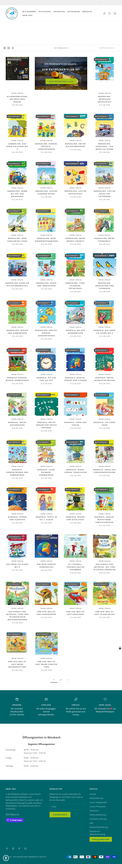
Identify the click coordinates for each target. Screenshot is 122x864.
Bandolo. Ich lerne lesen (104, 423)
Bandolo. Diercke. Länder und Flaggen (75, 379)
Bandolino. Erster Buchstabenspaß (75, 145)
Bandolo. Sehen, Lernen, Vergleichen (75, 471)
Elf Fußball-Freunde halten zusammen (75, 567)
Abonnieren (60, 815)
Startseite (10, 25)
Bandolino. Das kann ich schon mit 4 (17, 146)
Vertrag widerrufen (100, 839)
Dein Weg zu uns (12, 814)
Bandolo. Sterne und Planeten (17, 518)
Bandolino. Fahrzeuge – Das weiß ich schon (105, 146)
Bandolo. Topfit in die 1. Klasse (46, 518)
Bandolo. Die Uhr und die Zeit (46, 379)
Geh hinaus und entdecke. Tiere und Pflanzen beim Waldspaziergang (17, 616)
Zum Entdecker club (61, 81)
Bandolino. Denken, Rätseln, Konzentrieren (46, 146)
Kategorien (73, 11)
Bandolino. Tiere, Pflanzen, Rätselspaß (75, 285)
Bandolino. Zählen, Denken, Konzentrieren (46, 333)
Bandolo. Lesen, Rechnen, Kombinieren (46, 472)
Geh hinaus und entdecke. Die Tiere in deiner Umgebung (104, 567)
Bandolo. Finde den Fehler (75, 423)
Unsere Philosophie (98, 806)
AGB (91, 823)
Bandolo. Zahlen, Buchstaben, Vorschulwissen (104, 519)
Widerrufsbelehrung (98, 815)
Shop (19, 25)
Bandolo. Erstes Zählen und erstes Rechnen (46, 425)
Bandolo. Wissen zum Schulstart (75, 518)
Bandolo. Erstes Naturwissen (17, 423)
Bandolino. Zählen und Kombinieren (17, 331)
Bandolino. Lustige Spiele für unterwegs (105, 193)
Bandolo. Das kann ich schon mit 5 (104, 331)
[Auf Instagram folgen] (13, 848)
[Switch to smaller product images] (9, 48)
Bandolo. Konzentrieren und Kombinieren (17, 472)
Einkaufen (59, 11)
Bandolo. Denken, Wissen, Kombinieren (17, 379)
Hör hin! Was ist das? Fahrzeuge (75, 613)
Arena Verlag (29, 25)
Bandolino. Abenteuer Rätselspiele (105, 99)
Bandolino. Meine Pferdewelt (104, 239)
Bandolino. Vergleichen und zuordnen (104, 285)
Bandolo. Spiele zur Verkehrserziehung (104, 471)
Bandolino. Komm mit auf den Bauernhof (17, 193)
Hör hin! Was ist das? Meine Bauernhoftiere (17, 664)
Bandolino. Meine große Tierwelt (75, 239)
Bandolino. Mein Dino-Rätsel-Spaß (17, 239)
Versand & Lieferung (98, 819)
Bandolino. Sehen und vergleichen (46, 284)
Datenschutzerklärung (99, 827)
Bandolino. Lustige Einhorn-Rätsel (46, 192)
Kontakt (93, 794)
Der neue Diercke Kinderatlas (46, 565)
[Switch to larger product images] (5, 48)
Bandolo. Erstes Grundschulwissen (104, 379)
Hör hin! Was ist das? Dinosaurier (46, 613)
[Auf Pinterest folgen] (19, 848)
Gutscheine (45, 11)
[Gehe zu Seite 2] (68, 679)
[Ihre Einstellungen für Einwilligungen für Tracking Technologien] (120, 648)
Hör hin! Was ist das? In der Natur (104, 613)
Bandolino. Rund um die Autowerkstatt (17, 284)
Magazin (87, 11)
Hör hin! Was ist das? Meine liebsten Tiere (46, 664)
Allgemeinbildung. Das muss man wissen (17, 99)
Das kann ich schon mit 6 (17, 565)
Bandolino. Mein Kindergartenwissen (46, 239)
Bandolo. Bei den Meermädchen (75, 331)
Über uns (27, 15)
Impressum (94, 810)
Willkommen (29, 11)
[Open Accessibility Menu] (6, 858)
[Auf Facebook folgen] (7, 848)
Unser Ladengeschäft (98, 802)
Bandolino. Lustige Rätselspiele (75, 192)
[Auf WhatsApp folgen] (25, 848)
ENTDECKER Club (96, 798)
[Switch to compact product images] (13, 48)
